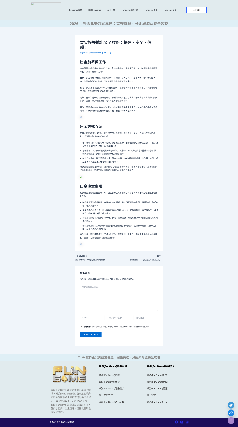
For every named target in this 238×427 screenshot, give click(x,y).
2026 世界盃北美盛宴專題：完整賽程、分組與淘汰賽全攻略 (119, 23)
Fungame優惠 (151, 10)
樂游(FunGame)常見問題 (111, 402)
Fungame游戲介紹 (130, 10)
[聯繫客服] (231, 413)
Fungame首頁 (75, 10)
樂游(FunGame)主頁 (157, 402)
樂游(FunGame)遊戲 (109, 375)
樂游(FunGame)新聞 (157, 381)
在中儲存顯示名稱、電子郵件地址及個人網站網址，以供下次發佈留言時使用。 (116, 326)
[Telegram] (231, 405)
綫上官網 (151, 395)
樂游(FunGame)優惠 (157, 388)
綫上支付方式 (106, 395)
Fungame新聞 (170, 10)
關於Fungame (94, 10)
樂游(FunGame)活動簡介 (111, 388)
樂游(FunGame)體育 (109, 381)
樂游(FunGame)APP (157, 375)
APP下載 (111, 10)
